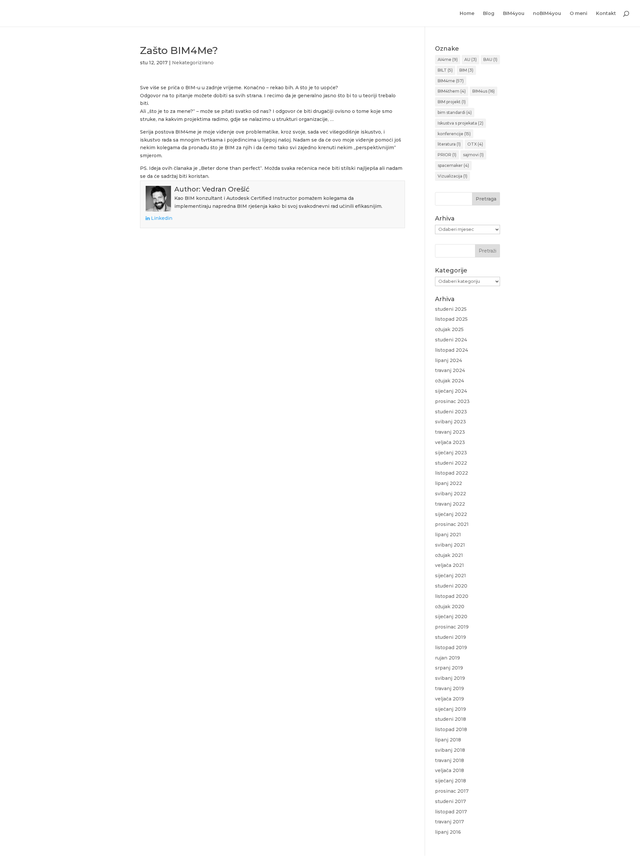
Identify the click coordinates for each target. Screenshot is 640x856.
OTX (475, 144)
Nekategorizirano (193, 63)
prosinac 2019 (452, 627)
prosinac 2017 (452, 791)
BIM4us (483, 91)
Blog (488, 13)
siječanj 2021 (450, 576)
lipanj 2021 (448, 535)
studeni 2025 (451, 309)
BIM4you (513, 13)
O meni (578, 13)
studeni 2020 (451, 586)
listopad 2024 (451, 350)
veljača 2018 (449, 770)
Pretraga (486, 199)
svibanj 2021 (450, 545)
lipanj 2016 (448, 832)
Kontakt (606, 13)
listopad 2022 (451, 473)
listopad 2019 (451, 647)
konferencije (454, 133)
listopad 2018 (451, 729)
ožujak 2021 (449, 555)
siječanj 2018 (450, 781)
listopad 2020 (451, 596)
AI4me (448, 59)
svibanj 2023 (450, 422)
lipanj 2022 (448, 483)
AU (470, 59)
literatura (449, 144)
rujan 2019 (447, 658)
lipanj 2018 (448, 740)
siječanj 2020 (451, 617)
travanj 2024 (450, 370)
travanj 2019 (449, 688)
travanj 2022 (450, 504)
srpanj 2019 (449, 668)
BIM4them (452, 91)
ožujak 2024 (449, 381)
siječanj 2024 (451, 391)
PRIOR (447, 154)
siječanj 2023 (451, 453)
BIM (466, 70)
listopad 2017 (451, 812)
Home (467, 13)
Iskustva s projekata (460, 123)
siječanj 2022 (451, 514)
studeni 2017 (450, 801)
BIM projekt (452, 101)
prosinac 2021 (452, 524)
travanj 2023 (450, 432)
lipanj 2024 (448, 360)
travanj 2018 (449, 760)
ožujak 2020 (449, 607)
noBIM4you (547, 13)
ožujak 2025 (449, 329)
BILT (445, 70)
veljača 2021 (449, 565)
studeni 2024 (451, 340)
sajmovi (473, 154)
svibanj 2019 (450, 678)
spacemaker (453, 165)
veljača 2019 (449, 699)
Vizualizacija (452, 176)
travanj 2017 (449, 822)
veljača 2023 (450, 442)
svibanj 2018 (450, 750)
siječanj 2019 (450, 709)
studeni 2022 (451, 463)
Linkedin (161, 218)
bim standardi (455, 112)
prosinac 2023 (452, 401)
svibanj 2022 (450, 494)
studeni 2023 (451, 412)
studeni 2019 (450, 637)
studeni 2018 (450, 719)
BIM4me (451, 80)
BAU (490, 59)
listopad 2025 (451, 319)
